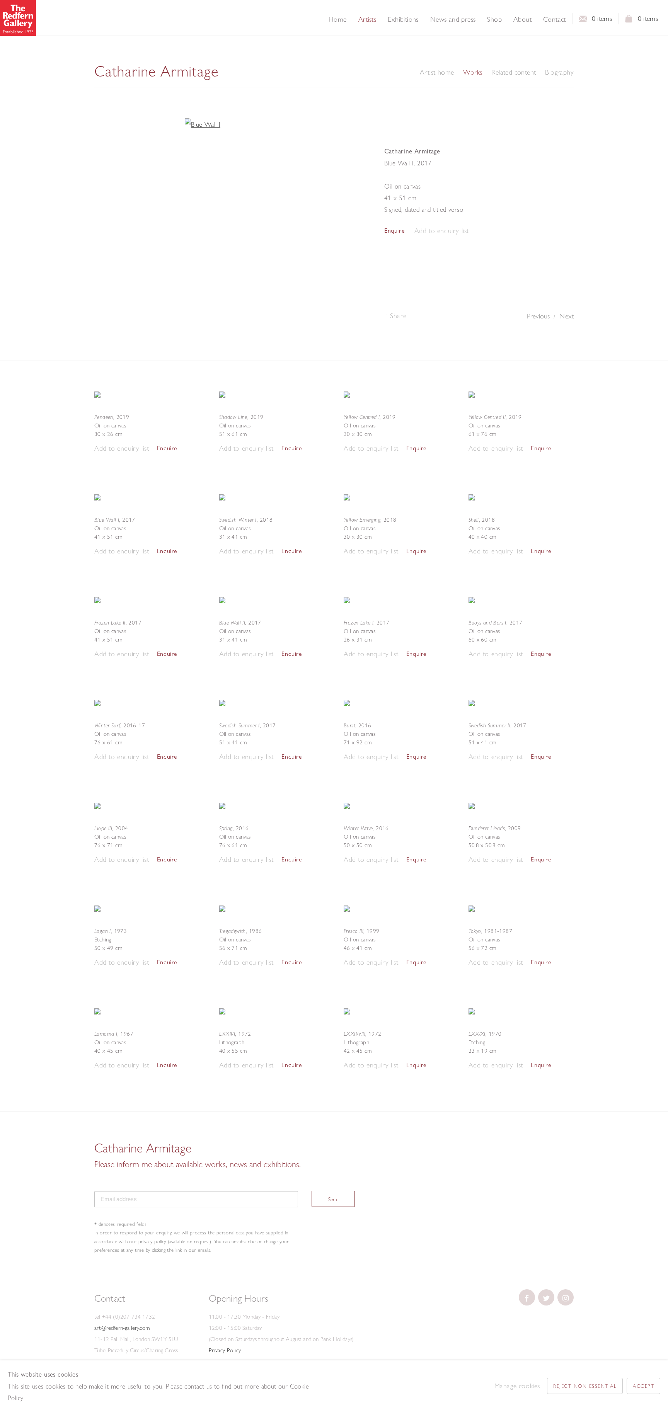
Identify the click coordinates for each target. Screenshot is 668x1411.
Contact (554, 19)
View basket (629, 21)
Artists (367, 19)
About (522, 19)
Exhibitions (403, 19)
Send (333, 1199)
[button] (441, 230)
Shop (494, 19)
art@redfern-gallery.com (122, 1327)
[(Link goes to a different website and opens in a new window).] (527, 1297)
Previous (538, 315)
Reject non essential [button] (585, 1386)
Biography (559, 72)
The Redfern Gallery (18, 18)
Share (398, 315)
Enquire (394, 230)
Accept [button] (643, 1386)
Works (472, 72)
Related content (513, 72)
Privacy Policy (225, 1350)
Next (566, 315)
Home (338, 19)
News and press (453, 19)
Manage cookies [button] (517, 1385)
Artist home (437, 72)
